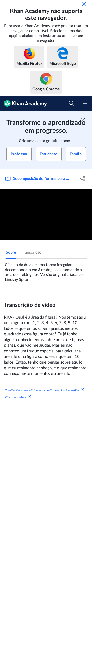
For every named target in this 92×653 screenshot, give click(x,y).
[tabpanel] (46, 270)
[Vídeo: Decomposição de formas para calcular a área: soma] (46, 214)
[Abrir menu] (85, 103)
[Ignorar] (84, 4)
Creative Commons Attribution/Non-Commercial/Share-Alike (42, 390)
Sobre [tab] (11, 252)
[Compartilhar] (83, 179)
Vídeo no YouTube (15, 397)
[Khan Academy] (23, 103)
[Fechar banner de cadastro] (83, 120)
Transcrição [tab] (31, 252)
